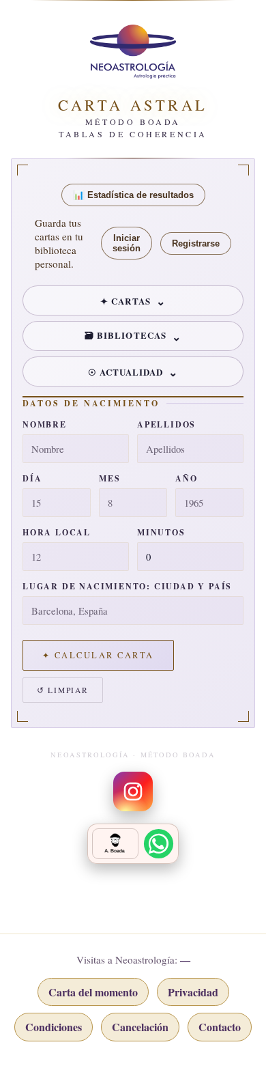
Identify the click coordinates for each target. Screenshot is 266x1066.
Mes (109, 478)
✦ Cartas (125, 300)
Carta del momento (93, 992)
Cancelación (140, 1027)
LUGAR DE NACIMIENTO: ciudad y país (127, 586)
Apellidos (166, 424)
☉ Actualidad (126, 371)
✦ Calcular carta (98, 655)
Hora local (57, 532)
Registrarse (196, 243)
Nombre (45, 424)
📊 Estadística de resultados (133, 195)
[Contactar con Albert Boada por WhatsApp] (133, 844)
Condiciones (53, 1027)
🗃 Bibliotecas (125, 334)
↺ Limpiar (63, 690)
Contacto (219, 1027)
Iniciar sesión (127, 243)
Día (32, 478)
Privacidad (193, 992)
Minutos (161, 532)
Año (186, 478)
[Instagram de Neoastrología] (133, 791)
